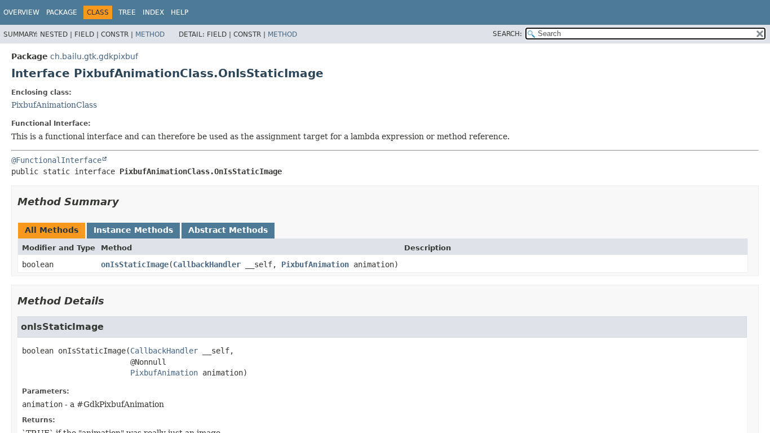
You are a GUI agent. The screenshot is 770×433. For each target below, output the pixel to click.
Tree (127, 12)
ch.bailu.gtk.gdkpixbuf (94, 56)
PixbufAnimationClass (54, 104)
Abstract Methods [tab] (228, 230)
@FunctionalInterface (56, 160)
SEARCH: (507, 34)
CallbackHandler (207, 264)
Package (61, 12)
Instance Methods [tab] (133, 230)
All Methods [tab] (51, 230)
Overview (21, 12)
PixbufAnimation (315, 264)
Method (150, 34)
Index (153, 12)
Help (179, 12)
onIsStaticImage (135, 264)
